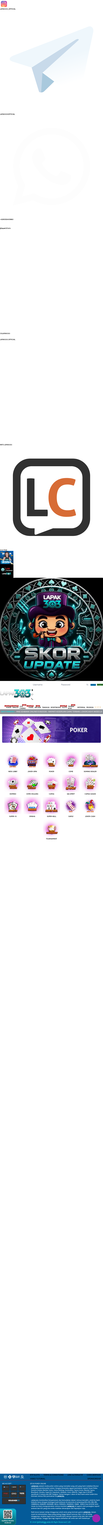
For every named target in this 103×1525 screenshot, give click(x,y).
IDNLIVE (15, 707)
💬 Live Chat (36, 694)
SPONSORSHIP (94, 1479)
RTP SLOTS (35, 1475)
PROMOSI (89, 707)
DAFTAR (100, 685)
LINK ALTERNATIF (75, 1475)
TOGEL (31, 707)
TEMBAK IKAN (71, 707)
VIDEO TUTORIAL (37, 1479)
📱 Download (36, 690)
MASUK (93, 685)
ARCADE (38, 707)
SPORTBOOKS (56, 707)
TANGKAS (45, 707)
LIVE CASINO (23, 707)
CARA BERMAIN (94, 1475)
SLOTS (64, 707)
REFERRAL (81, 707)
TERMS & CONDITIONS (53, 1475)
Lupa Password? (37, 703)
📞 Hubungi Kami (37, 699)
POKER (8, 707)
